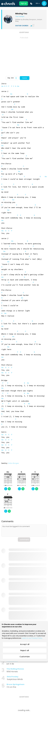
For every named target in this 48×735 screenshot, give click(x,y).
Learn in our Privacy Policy (32, 638)
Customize (25, 656)
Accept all (24, 644)
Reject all (24, 650)
